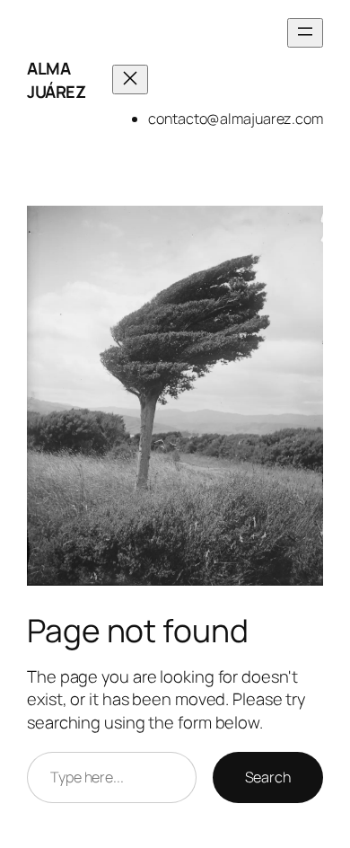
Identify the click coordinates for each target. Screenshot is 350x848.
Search (268, 777)
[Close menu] (130, 79)
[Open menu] (305, 33)
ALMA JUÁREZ (56, 79)
